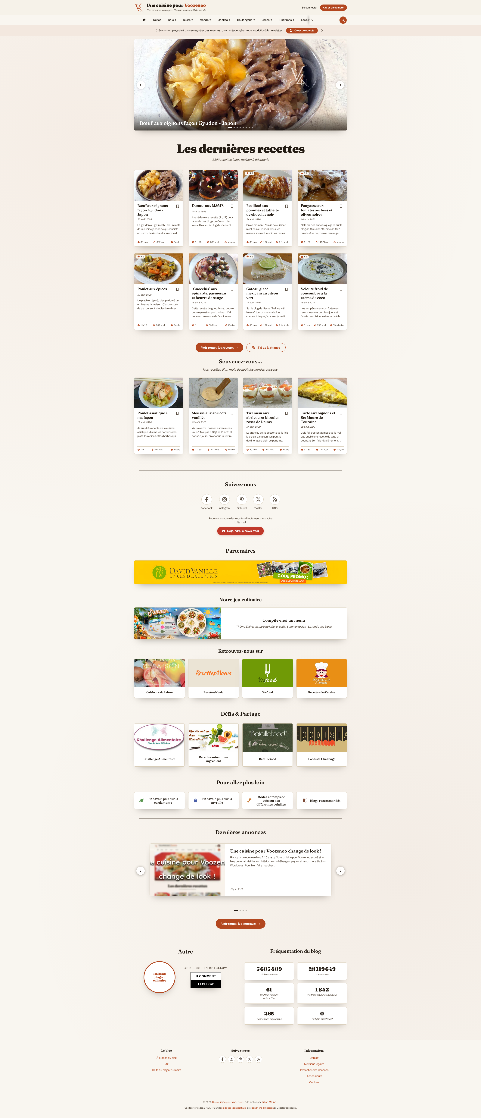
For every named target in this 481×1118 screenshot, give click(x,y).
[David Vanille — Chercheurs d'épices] (240, 572)
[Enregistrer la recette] (177, 206)
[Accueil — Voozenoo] (139, 7)
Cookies (314, 1082)
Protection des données (314, 1070)
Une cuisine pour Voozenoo (228, 1102)
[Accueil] (144, 20)
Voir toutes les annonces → (240, 923)
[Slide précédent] (141, 85)
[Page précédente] (140, 871)
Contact (314, 1057)
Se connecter (309, 7)
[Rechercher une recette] (343, 20)
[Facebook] (222, 1059)
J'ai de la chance (268, 347)
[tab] (228, 127)
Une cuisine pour (176, 5)
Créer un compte (333, 7)
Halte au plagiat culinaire (166, 1070)
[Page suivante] (340, 871)
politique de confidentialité (233, 1108)
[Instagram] (231, 1059)
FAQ (166, 1064)
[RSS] (258, 1059)
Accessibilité (314, 1076)
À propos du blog (167, 1057)
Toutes (157, 19)
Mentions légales (314, 1064)
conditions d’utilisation (263, 1108)
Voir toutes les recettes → (219, 347)
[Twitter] (249, 1059)
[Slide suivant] (340, 85)
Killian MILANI (269, 1102)
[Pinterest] (240, 1059)
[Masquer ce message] (322, 30)
